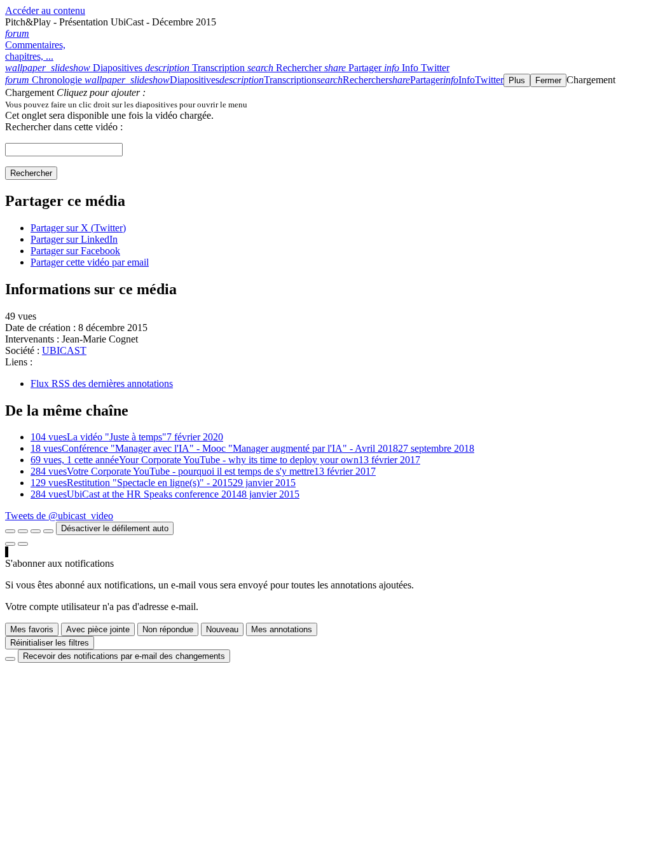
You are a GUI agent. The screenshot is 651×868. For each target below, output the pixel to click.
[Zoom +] (48, 531)
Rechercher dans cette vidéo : (64, 126)
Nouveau (222, 629)
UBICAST (64, 350)
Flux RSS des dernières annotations (102, 383)
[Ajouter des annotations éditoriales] (23, 544)
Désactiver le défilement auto (114, 528)
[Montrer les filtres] (23, 531)
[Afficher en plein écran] (10, 531)
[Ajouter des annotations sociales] (10, 544)
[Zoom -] (36, 531)
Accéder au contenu (45, 10)
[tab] (75, 67)
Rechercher (31, 173)
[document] (325, 104)
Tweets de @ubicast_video (59, 515)
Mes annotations (281, 629)
